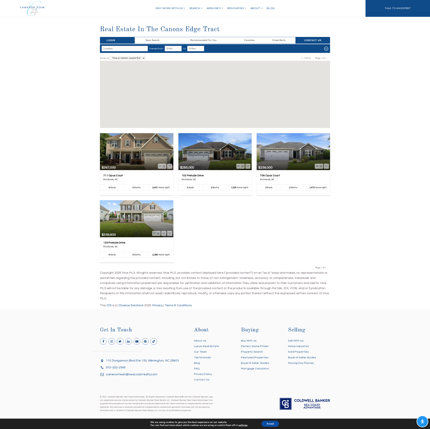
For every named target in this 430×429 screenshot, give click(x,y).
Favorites (249, 40)
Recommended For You (203, 40)
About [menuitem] (255, 8)
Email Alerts (278, 40)
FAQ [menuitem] (197, 368)
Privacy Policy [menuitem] (203, 374)
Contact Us (312, 40)
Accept (270, 423)
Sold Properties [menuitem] (298, 351)
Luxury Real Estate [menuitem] (206, 346)
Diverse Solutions (131, 305)
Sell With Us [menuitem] (296, 340)
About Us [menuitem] (200, 340)
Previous (313, 58)
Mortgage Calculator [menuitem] (255, 368)
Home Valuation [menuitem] (298, 346)
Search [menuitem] (195, 8)
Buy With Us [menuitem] (249, 340)
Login (111, 40)
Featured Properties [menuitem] (254, 357)
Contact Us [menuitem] (201, 379)
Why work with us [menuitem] (169, 8)
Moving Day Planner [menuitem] (301, 363)
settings (243, 425)
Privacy (157, 305)
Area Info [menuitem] (214, 8)
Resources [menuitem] (236, 8)
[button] (223, 117)
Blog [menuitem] (270, 8)
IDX (109, 305)
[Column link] (398, 8)
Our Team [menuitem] (200, 351)
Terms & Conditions (178, 305)
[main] (215, 154)
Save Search (152, 40)
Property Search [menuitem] (252, 351)
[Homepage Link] (32, 8)
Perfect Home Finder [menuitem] (255, 346)
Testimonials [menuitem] (202, 357)
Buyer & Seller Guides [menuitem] (255, 363)
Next (328, 58)
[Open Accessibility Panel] (422, 421)
